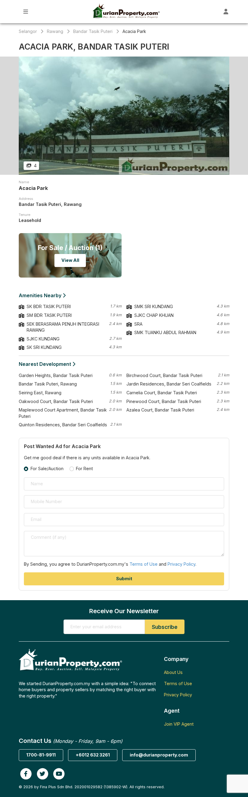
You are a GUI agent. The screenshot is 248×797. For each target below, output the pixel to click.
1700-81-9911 (41, 754)
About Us (173, 672)
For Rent (84, 468)
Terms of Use (143, 564)
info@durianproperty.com (159, 754)
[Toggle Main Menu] (26, 12)
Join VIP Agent (179, 724)
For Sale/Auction (47, 468)
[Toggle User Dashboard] (226, 12)
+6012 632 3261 (93, 754)
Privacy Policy (181, 564)
